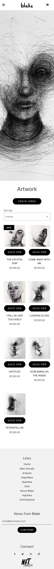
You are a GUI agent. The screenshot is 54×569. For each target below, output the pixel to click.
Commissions (27, 499)
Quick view (15, 252)
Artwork (27, 473)
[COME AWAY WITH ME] (39, 236)
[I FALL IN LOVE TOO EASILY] (15, 292)
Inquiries (27, 495)
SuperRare (27, 477)
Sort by (8, 210)
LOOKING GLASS (39, 315)
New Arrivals (27, 468)
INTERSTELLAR (14, 427)
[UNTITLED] (15, 348)
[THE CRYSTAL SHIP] (15, 236)
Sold (27, 486)
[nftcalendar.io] (27, 566)
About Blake (27, 490)
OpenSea (27, 481)
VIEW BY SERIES (27, 201)
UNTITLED (15, 371)
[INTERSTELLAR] (15, 404)
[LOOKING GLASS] (39, 292)
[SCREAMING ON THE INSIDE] (39, 348)
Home (27, 464)
